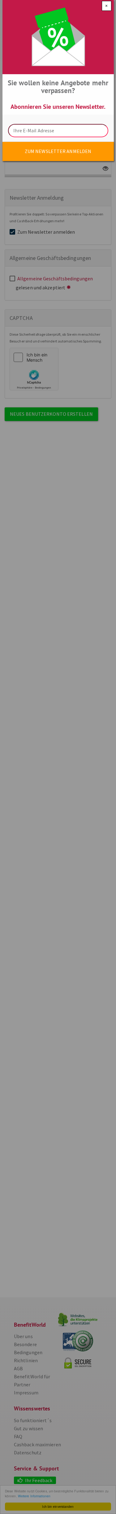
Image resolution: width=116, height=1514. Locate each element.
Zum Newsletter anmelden (58, 151)
